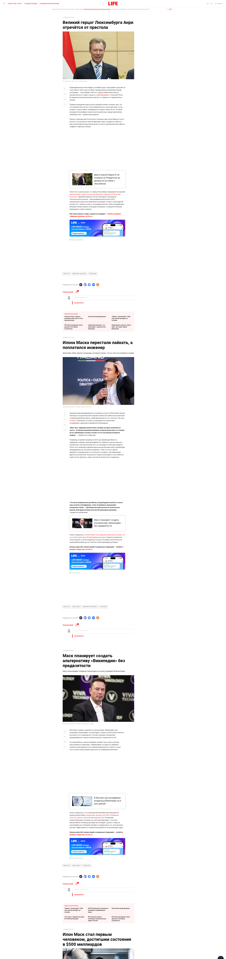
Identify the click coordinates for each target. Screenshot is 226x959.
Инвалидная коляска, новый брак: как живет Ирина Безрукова (121, 327)
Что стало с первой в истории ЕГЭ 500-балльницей (74, 944)
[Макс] (85, 284)
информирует (105, 95)
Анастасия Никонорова (77, 858)
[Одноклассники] (97, 284)
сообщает (73, 420)
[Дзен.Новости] (81, 284)
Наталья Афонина (76, 572)
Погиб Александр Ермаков (97, 316)
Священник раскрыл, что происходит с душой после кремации (97, 327)
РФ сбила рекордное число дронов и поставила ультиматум (73, 327)
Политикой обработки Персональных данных (97, 9)
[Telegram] (89, 284)
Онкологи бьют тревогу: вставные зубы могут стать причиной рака (73, 318)
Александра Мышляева (77, 239)
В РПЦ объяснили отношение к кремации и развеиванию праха (98, 937)
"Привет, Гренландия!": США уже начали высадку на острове (121, 318)
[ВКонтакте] (93, 284)
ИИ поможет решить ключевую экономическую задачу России (97, 945)
